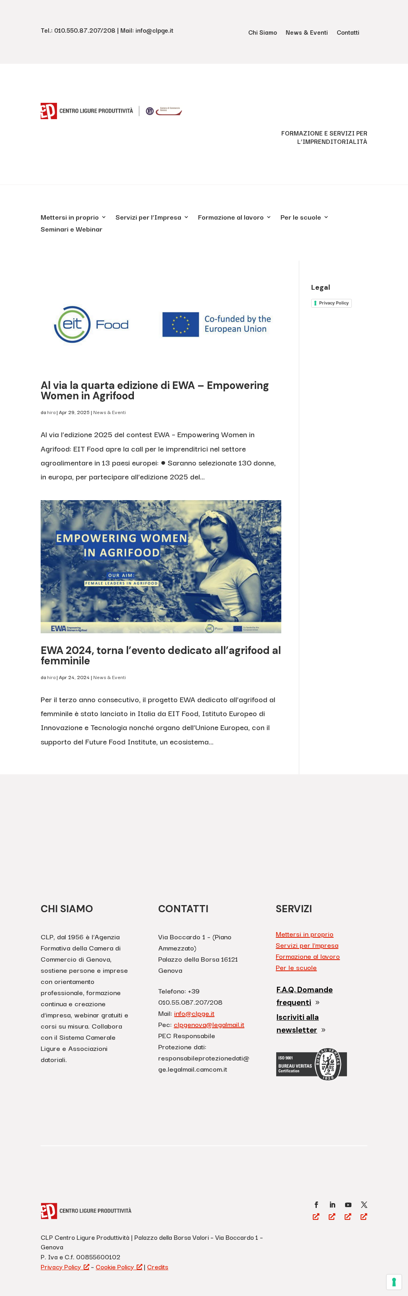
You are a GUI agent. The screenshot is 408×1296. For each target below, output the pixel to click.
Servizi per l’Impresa (148, 218)
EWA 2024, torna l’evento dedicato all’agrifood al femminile (161, 656)
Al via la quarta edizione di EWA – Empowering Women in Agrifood (155, 391)
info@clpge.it (194, 1012)
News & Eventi (307, 33)
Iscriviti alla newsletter (298, 1023)
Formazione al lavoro (231, 218)
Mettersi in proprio (70, 218)
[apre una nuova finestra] (316, 1204)
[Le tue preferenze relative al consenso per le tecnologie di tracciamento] (394, 1282)
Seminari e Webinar (71, 230)
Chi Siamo (262, 33)
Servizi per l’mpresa (307, 944)
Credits (157, 1266)
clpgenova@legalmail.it (209, 1024)
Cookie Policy (115, 1266)
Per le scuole (300, 218)
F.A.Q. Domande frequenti (305, 996)
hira (51, 412)
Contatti (348, 33)
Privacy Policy (334, 303)
